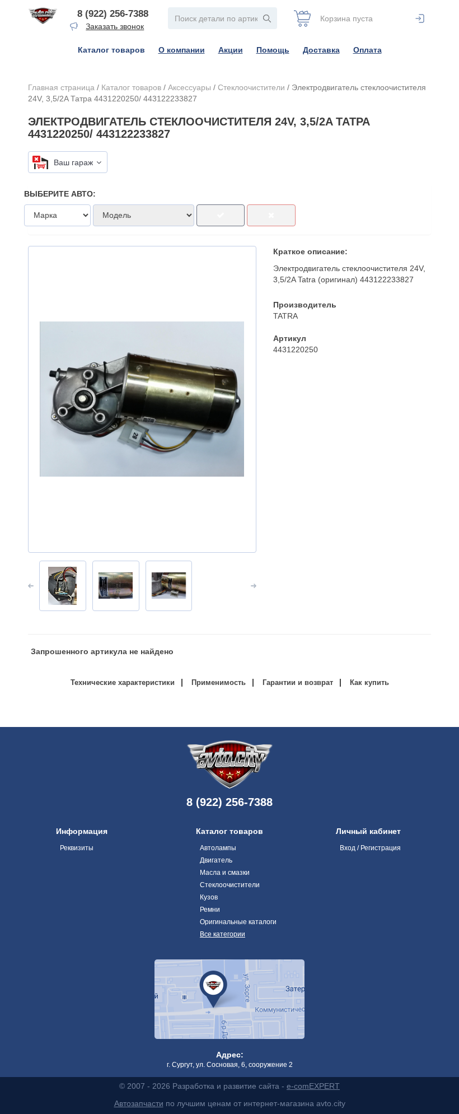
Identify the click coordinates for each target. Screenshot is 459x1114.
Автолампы (218, 848)
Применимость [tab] (218, 682)
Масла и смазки (225, 873)
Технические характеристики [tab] (123, 682)
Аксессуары (189, 87)
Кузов (209, 897)
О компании (181, 49)
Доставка (321, 49)
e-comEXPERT (313, 1086)
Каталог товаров (111, 49)
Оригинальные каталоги (238, 922)
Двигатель (216, 860)
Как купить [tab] (369, 682)
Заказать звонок (115, 26)
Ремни (210, 909)
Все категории (222, 934)
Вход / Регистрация (370, 848)
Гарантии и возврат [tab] (298, 682)
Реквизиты (76, 848)
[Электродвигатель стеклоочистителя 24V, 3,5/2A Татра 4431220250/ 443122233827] (142, 399)
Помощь (272, 49)
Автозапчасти (138, 1103)
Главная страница (61, 87)
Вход (420, 18)
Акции (230, 49)
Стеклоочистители (251, 87)
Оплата (367, 49)
